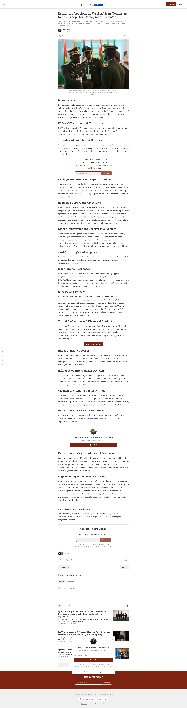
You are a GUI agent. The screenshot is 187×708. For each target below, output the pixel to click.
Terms (99, 694)
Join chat (93, 445)
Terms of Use (103, 664)
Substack (84, 704)
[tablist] (66, 581)
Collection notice (107, 694)
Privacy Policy (108, 666)
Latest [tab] (65, 606)
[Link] (55, 100)
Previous (65, 567)
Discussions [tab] (73, 606)
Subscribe (171, 4)
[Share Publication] (163, 4)
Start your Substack (88, 699)
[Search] (159, 4)
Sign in (180, 4)
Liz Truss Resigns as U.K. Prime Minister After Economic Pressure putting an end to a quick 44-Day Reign (84, 633)
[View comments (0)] (67, 36)
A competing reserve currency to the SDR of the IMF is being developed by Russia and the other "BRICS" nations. (83, 620)
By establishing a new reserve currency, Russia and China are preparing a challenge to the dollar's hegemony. (82, 614)
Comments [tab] (62, 581)
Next (123, 567)
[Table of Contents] (2, 354)
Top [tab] (60, 606)
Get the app (103, 699)
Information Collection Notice (92, 666)
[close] (112, 639)
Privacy (93, 694)
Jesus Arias (66, 29)
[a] (121, 654)
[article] (93, 618)
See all (62, 665)
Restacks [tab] (71, 581)
